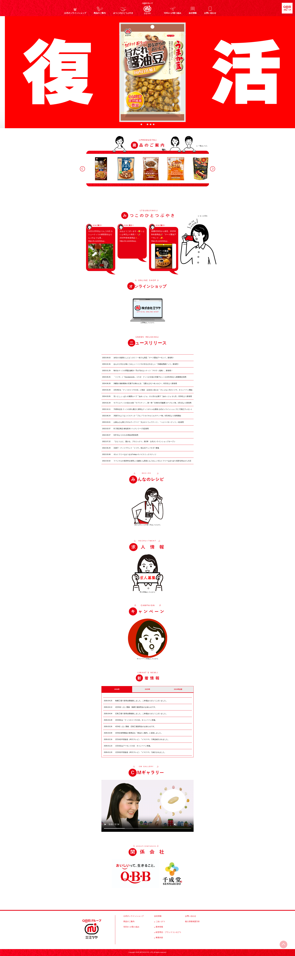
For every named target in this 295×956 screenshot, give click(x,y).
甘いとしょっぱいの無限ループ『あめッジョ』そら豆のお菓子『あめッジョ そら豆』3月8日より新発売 (153, 396)
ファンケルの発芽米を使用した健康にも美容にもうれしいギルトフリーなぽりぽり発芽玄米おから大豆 (152, 461)
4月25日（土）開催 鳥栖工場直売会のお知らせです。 (136, 707)
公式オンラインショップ (75, 13)
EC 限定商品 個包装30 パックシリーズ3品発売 (131, 428)
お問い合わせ (210, 13)
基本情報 (159, 927)
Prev (82, 168)
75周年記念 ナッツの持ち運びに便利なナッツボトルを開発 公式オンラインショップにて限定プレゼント (153, 409)
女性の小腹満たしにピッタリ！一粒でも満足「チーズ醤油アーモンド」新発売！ (144, 358)
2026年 (117, 689)
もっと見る (203, 216)
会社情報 (193, 13)
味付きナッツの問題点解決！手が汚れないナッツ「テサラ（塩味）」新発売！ (143, 370)
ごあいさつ (160, 921)
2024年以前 (178, 689)
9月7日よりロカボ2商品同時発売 (126, 435)
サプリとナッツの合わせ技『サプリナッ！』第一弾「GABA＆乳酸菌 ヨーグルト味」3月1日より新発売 (152, 403)
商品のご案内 (100, 13)
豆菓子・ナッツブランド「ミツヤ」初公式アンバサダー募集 (136, 448)
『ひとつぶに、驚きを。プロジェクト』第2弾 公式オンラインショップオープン (144, 441)
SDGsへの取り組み (172, 13)
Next (212, 168)
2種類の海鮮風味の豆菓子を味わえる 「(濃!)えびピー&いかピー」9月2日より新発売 (145, 383)
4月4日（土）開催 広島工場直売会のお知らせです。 (135, 726)
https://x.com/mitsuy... (97, 241)
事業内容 (159, 937)
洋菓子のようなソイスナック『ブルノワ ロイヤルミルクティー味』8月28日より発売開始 (147, 416)
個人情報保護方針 (192, 921)
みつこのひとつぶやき (123, 13)
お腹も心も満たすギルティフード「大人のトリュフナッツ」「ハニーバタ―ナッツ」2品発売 (149, 422)
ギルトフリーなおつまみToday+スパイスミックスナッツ (135, 454)
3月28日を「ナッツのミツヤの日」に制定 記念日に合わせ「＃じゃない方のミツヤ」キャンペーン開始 (153, 390)
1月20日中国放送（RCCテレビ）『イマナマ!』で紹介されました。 (140, 752)
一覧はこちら (202, 146)
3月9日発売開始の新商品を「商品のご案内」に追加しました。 (139, 733)
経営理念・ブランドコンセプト (168, 932)
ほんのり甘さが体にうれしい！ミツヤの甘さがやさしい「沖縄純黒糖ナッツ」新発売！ (146, 364)
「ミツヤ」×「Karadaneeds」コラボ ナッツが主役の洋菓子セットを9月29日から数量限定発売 (150, 377)
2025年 (147, 689)
